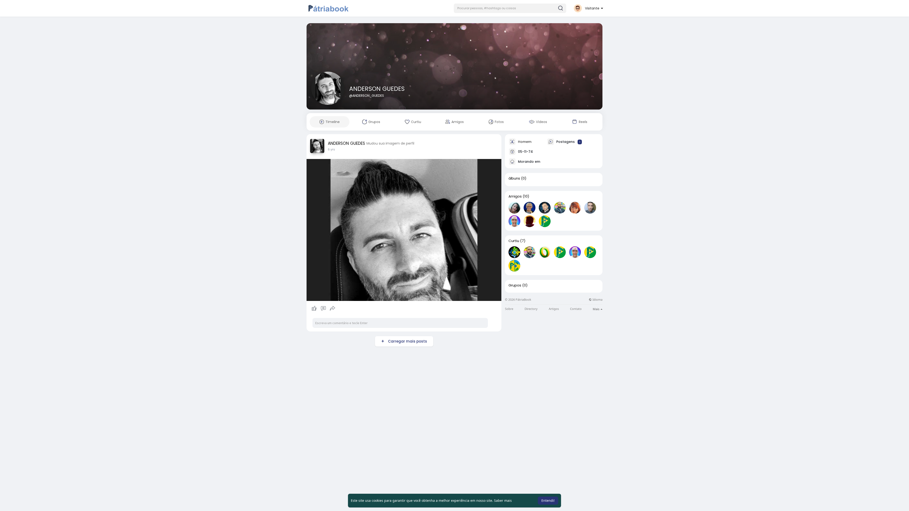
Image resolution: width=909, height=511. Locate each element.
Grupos (514, 285)
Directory (531, 308)
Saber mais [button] (503, 500)
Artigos (554, 308)
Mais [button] (596, 309)
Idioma (597, 299)
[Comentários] (323, 308)
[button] (510, 8)
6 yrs (331, 149)
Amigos (515, 196)
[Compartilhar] (333, 308)
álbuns (514, 178)
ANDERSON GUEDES (377, 89)
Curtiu (513, 241)
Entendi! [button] (548, 500)
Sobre (509, 308)
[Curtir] (323, 308)
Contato (576, 308)
